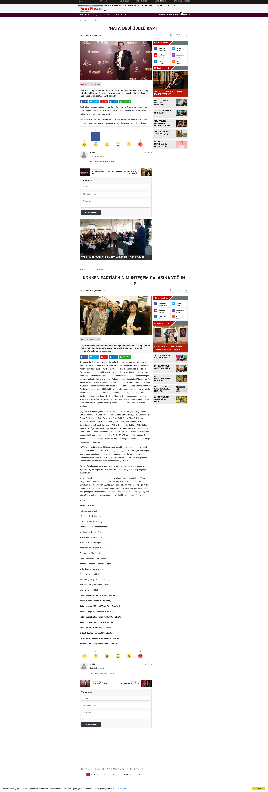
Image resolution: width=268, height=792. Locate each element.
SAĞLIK (166, 6)
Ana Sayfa (85, 20)
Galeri (179, 15)
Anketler (187, 15)
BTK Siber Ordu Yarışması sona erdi (123, 15)
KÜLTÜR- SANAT (146, 6)
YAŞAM (173, 6)
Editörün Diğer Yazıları (97, 156)
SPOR (130, 6)
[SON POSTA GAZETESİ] (90, 8)
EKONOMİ (158, 6)
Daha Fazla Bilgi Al (120, 788)
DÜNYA (115, 6)
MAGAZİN (123, 6)
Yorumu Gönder (91, 212)
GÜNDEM (107, 6)
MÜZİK (136, 6)
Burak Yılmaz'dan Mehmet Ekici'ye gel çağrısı (94, 15)
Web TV (171, 15)
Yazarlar (163, 15)
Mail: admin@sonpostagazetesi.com (102, 162)
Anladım (258, 788)
